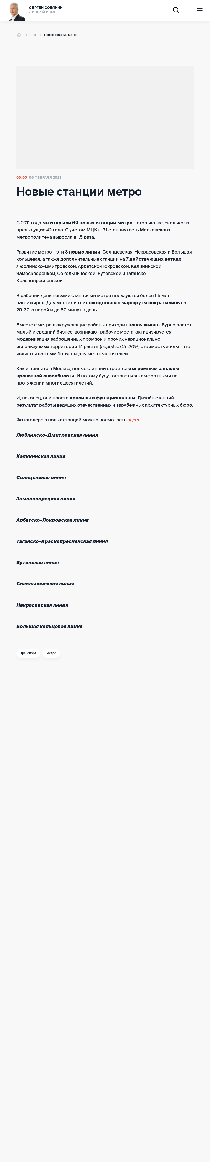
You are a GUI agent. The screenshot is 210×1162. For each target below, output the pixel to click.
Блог (32, 35)
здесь (134, 420)
